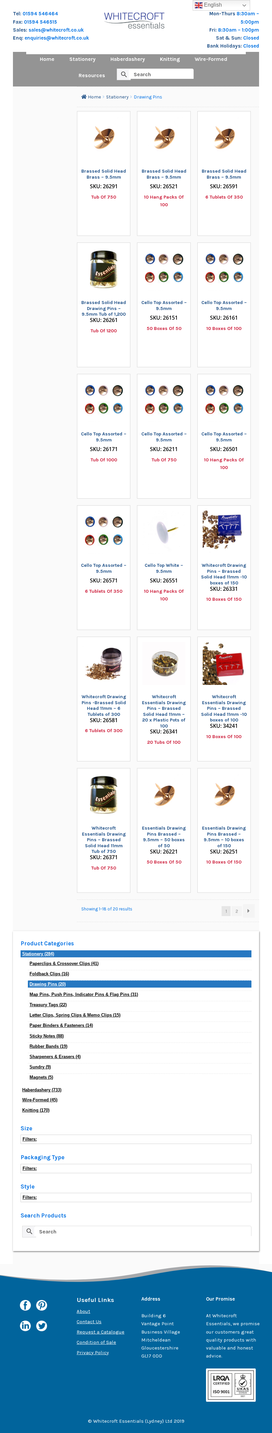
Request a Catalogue (100, 1332)
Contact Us (89, 1322)
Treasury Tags (48, 1004)
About (83, 1311)
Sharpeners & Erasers (55, 1056)
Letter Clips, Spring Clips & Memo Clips (75, 1015)
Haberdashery (127, 59)
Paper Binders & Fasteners (61, 1025)
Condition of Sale (96, 1342)
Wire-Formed (211, 59)
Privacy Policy (93, 1352)
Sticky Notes (47, 1036)
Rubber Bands (48, 1046)
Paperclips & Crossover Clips (64, 963)
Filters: (30, 1139)
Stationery (82, 59)
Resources (92, 75)
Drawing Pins (48, 984)
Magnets (41, 1077)
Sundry (40, 1066)
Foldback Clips (49, 973)
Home (47, 59)
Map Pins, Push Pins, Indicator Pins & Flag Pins (84, 994)
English (212, 5)
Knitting (170, 59)
